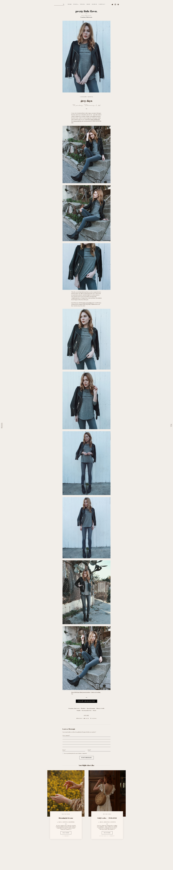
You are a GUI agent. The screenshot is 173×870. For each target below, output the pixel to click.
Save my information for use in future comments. (75, 753)
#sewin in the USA (87, 710)
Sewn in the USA (77, 121)
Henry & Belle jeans (95, 119)
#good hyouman (91, 708)
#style (94, 710)
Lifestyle (106, 822)
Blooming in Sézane (66, 818)
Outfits (90, 96)
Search (94, 4)
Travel (82, 4)
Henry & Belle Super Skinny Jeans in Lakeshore (80, 692)
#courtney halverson (74, 708)
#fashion (83, 708)
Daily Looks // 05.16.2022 (107, 818)
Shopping (72, 822)
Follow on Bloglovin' (86, 701)
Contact (102, 4)
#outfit (78, 710)
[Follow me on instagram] (115, 4)
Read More (66, 832)
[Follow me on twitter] (112, 4)
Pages (75, 4)
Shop (88, 4)
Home (70, 4)
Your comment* (66, 735)
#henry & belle (100, 708)
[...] (70, 829)
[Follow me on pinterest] (118, 4)
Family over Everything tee (87, 302)
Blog (60, 822)
